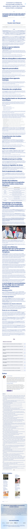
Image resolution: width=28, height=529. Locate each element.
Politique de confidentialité (11, 526)
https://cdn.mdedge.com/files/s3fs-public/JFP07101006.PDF (11, 432)
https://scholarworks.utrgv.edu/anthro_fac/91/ (8, 416)
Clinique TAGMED (12, 525)
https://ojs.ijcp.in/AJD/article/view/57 (13, 418)
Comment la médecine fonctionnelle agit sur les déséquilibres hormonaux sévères (11, 154)
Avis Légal (19, 389)
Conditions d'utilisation (17, 526)
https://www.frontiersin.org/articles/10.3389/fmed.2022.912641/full (10, 430)
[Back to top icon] (14, 517)
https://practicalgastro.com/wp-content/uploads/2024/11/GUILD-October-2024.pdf (12, 455)
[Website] (11, 390)
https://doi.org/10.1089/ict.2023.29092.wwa (18, 438)
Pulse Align (7, 291)
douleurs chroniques (10, 293)
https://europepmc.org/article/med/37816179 (8, 435)
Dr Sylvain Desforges (8, 17)
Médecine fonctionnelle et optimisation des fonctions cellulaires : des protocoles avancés (12, 54)
